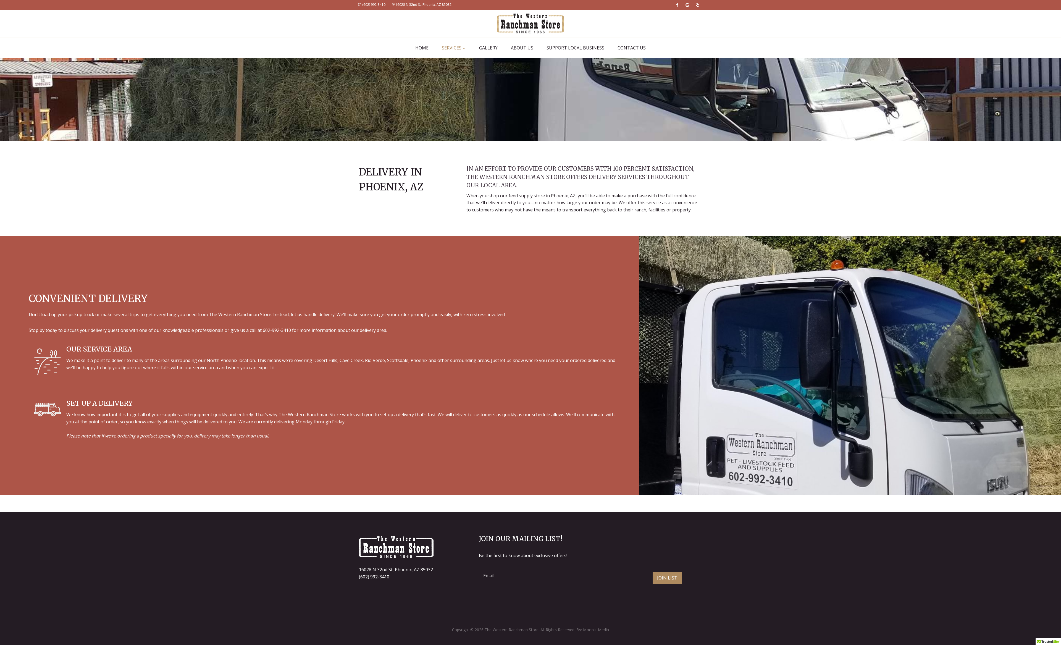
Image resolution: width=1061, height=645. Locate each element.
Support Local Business (575, 48)
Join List (667, 578)
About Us (522, 48)
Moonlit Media (596, 629)
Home (422, 48)
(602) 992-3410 (374, 577)
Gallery (488, 48)
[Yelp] (697, 5)
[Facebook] (677, 5)
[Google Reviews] (687, 5)
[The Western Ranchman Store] (530, 24)
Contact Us (632, 48)
